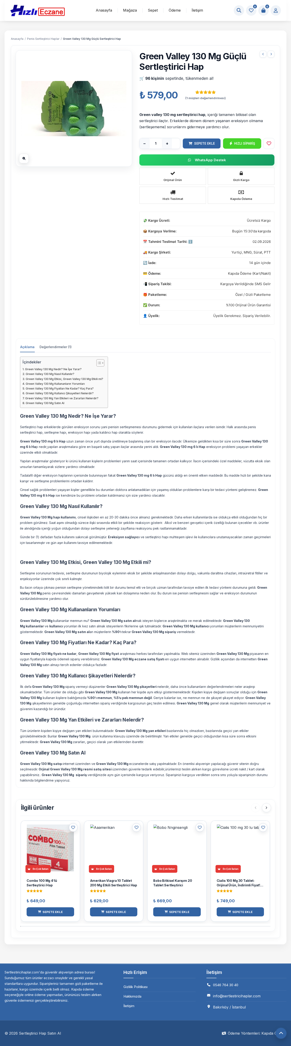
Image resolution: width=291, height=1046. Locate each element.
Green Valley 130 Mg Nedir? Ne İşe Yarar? (53, 369)
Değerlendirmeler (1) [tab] (56, 347)
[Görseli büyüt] (24, 158)
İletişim (197, 10)
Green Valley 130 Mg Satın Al (45, 403)
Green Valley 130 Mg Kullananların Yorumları (55, 383)
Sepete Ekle (204, 143)
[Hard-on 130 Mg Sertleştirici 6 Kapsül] (271, 54)
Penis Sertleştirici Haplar (43, 38)
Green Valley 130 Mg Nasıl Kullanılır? (50, 374)
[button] (50, 911)
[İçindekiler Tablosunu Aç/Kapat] (98, 363)
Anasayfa (104, 10)
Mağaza (130, 10)
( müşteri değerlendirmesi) (205, 98)
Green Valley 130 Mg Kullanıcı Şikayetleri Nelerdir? (60, 393)
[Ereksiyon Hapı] (37, 10)
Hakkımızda (132, 996)
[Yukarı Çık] (281, 1033)
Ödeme (175, 10)
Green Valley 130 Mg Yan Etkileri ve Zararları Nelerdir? (61, 398)
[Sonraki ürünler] (266, 807)
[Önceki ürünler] (255, 807)
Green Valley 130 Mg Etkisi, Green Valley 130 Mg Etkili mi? (64, 379)
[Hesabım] (276, 10)
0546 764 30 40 (225, 985)
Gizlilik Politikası (135, 987)
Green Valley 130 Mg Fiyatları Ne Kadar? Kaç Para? (60, 388)
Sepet (153, 10)
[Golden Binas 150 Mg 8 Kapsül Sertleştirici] (263, 54)
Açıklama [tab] (27, 347)
